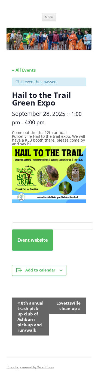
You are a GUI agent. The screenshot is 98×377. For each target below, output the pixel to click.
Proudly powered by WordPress (30, 367)
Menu (49, 17)
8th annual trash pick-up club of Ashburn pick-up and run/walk (30, 316)
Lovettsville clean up (68, 305)
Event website (32, 240)
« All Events (24, 70)
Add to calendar (40, 270)
